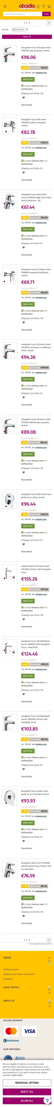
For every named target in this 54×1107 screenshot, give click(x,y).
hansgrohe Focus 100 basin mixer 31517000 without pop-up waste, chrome (36, 422)
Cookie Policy (16, 1075)
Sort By (5, 29)
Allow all (27, 1101)
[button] (11, 6)
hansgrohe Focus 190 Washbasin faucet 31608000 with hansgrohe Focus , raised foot (35, 644)
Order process (11, 969)
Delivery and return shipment (18, 974)
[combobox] (22, 14)
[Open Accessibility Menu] (47, 1100)
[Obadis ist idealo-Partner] (8, 1059)
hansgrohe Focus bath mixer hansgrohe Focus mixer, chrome (36, 496)
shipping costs (41, 72)
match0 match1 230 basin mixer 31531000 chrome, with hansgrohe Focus (36, 569)
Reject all (27, 1092)
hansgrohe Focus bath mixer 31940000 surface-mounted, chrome (33, 122)
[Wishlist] (43, 6)
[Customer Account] (38, 6)
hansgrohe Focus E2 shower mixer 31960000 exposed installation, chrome (36, 272)
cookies (13, 1064)
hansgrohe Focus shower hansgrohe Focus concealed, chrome (35, 793)
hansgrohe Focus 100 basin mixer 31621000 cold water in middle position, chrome (36, 347)
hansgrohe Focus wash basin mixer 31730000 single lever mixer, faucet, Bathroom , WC (36, 197)
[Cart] (49, 6)
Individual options (27, 1083)
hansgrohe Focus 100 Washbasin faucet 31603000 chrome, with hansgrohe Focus (35, 719)
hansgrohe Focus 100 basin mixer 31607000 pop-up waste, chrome (36, 49)
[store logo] (27, 6)
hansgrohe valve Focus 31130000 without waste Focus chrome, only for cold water (36, 866)
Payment (8, 978)
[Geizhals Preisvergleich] (20, 1059)
